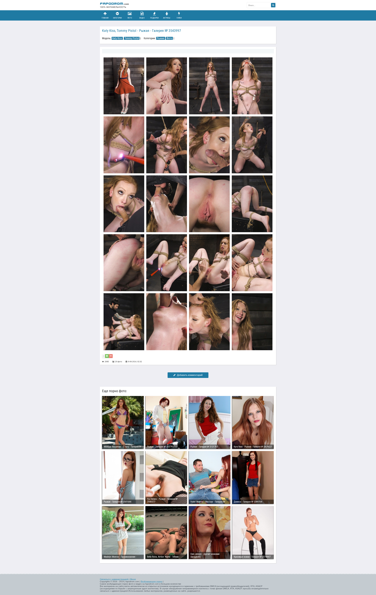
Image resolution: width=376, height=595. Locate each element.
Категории (117, 18)
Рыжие (160, 38)
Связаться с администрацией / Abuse (118, 579)
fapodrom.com (114, 5)
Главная (105, 18)
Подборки (154, 18)
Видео (142, 18)
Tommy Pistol (132, 38)
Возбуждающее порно (151, 581)
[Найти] (273, 5)
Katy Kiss (117, 38)
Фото (129, 18)
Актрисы (166, 18)
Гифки (179, 18)
